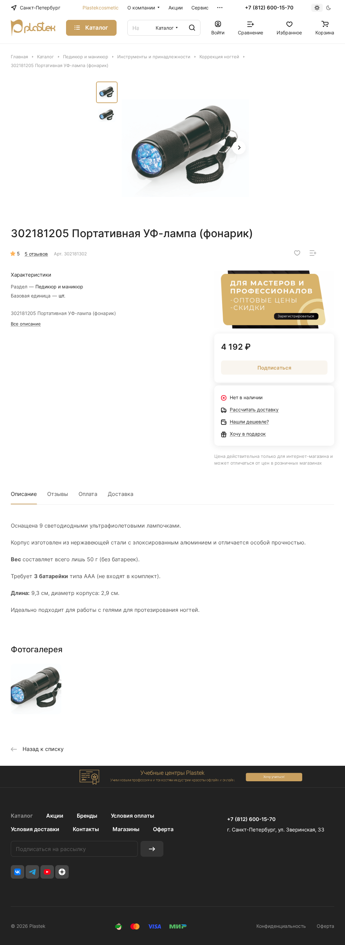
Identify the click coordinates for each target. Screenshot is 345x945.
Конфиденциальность (281, 926)
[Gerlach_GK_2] (185, 148)
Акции (54, 815)
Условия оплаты (132, 815)
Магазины (126, 829)
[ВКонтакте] (17, 872)
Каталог (22, 815)
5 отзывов (36, 254)
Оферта (163, 829)
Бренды (87, 815)
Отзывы (57, 494)
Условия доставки (35, 829)
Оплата (88, 494)
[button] (239, 147)
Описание (24, 494)
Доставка (120, 494)
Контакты (86, 829)
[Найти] (192, 28)
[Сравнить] (313, 253)
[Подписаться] (151, 849)
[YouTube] (47, 872)
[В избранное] (297, 253)
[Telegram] (32, 872)
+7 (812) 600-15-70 (269, 8)
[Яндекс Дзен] (62, 872)
